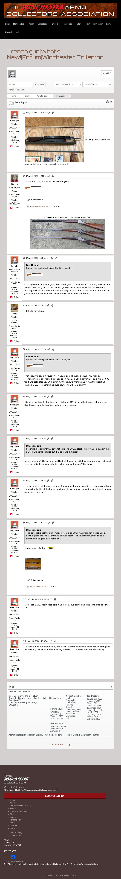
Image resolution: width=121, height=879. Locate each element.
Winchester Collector (68, 875)
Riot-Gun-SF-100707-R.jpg (40, 206)
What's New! (42, 96)
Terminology (98, 24)
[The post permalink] (49, 112)
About (31, 24)
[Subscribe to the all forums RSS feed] (10, 686)
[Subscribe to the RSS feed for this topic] (111, 101)
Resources (68, 24)
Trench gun (61, 96)
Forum (87, 24)
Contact (8, 32)
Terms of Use (15, 836)
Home (7, 24)
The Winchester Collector (21, 806)
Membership (18, 24)
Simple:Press (58, 744)
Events (55, 24)
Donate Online (55, 796)
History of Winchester (19, 811)
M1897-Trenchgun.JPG (39, 587)
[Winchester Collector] (60, 10)
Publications (42, 24)
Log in (17, 32)
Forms (109, 24)
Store (79, 24)
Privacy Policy (16, 833)
